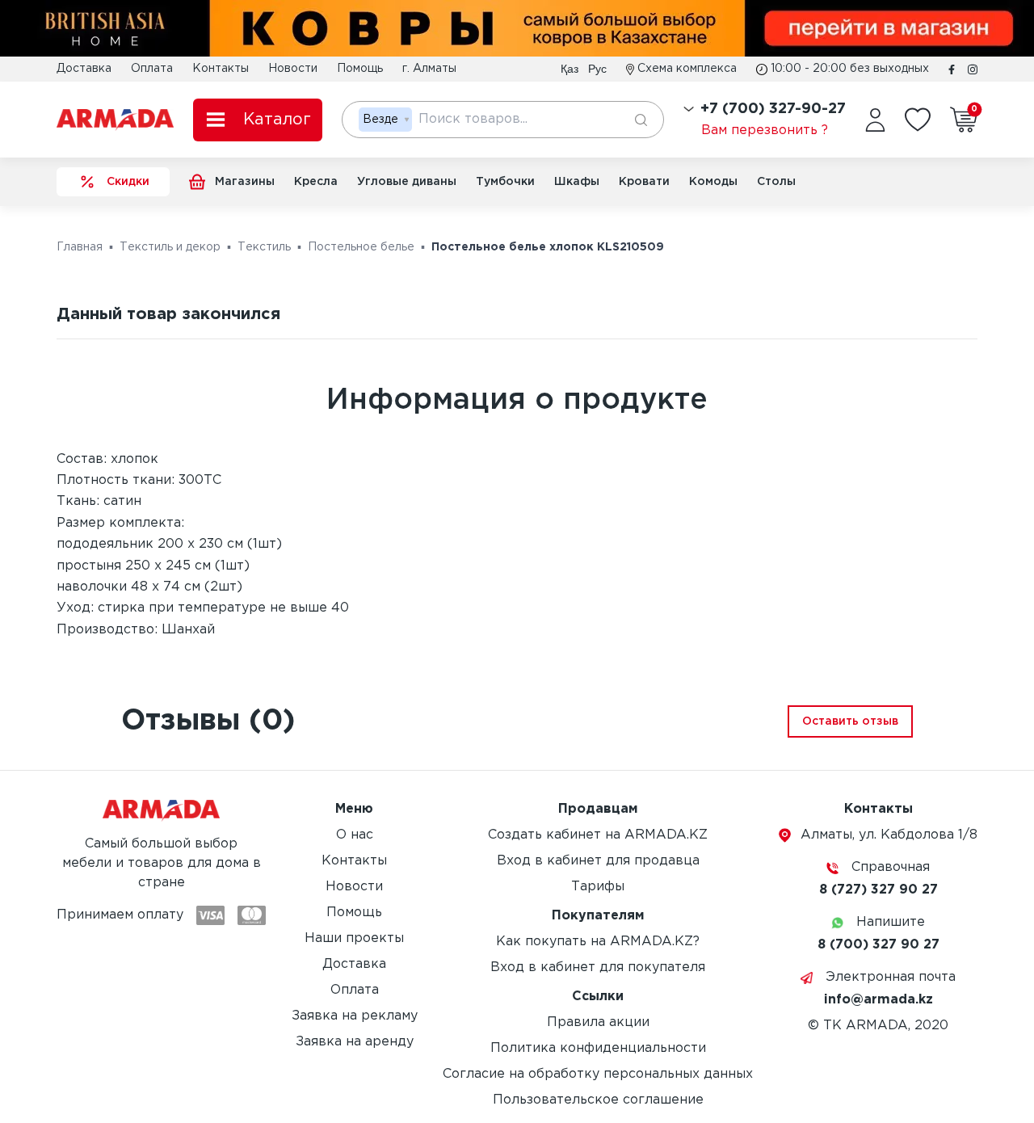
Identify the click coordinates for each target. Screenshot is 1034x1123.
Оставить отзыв (850, 721)
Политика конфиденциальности (598, 1048)
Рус (597, 68)
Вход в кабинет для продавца (598, 861)
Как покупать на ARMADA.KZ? (598, 942)
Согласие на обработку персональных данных (598, 1074)
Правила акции (598, 1022)
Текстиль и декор (170, 247)
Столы (776, 182)
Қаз (569, 68)
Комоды (713, 182)
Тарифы (597, 887)
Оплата (152, 69)
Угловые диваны (406, 182)
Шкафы (576, 182)
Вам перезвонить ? (764, 130)
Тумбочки (505, 182)
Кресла (316, 182)
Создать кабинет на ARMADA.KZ (598, 835)
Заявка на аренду (355, 1042)
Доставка (84, 69)
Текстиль (264, 247)
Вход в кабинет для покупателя (597, 967)
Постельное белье (361, 247)
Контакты (220, 69)
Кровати (644, 182)
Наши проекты (354, 938)
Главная (80, 247)
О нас (354, 835)
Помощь (360, 69)
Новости (292, 69)
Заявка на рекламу (355, 1016)
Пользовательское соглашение (598, 1100)
